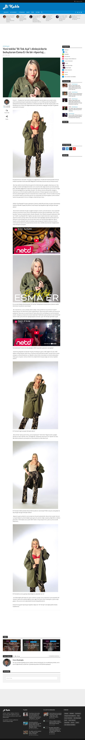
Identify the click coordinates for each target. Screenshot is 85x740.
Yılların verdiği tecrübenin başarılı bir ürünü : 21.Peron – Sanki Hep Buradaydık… (55, 722)
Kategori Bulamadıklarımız (70, 715)
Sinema (72, 722)
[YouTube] (74, 148)
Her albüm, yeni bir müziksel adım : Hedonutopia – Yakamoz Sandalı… (35, 732)
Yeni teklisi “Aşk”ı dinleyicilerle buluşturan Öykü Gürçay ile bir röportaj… (49, 18)
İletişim (38, 12)
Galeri (27, 12)
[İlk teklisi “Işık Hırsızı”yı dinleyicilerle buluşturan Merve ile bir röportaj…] (70, 16)
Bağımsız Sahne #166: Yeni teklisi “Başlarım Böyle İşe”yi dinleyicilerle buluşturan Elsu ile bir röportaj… (10, 18)
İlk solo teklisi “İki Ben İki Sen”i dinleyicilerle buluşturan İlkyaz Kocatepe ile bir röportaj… (63, 18)
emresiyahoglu (7, 107)
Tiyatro (77, 722)
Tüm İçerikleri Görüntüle (54, 656)
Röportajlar (6, 46)
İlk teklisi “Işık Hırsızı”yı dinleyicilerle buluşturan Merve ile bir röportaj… (76, 17)
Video (32, 12)
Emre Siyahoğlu (6, 106)
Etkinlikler (22, 12)
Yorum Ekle (6, 112)
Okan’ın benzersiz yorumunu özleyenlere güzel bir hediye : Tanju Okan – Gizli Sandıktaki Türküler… (55, 715)
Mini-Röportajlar (77, 718)
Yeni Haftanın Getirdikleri (69, 724)
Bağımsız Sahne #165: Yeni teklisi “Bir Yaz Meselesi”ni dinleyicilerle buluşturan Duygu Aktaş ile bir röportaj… (37, 18)
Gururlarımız (77, 713)
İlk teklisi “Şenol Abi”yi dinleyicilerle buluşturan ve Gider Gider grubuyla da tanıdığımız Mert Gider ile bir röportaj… (55, 730)
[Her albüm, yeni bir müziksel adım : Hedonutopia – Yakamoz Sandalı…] (25, 732)
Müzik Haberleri (72, 720)
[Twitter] (67, 148)
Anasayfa (6, 12)
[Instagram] (70, 148)
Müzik (8, 641)
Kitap (78, 715)
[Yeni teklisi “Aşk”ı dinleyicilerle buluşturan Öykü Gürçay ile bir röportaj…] (44, 16)
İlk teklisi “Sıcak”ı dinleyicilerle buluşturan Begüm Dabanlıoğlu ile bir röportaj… (22, 18)
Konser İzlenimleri (68, 718)
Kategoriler (13, 12)
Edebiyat (66, 713)
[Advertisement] (42, 35)
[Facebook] (63, 148)
